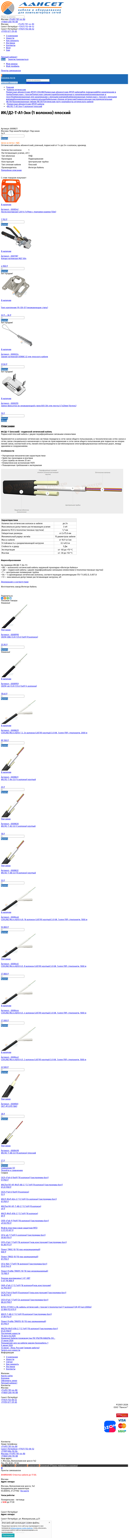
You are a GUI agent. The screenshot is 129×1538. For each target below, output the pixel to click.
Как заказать (12, 1364)
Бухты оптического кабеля (80, 101)
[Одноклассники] (5, 598)
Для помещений (89, 92)
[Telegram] (10, 598)
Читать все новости (10, 1350)
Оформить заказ (9, 1380)
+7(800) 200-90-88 (9, 22)
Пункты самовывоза (11, 70)
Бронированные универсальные (30, 99)
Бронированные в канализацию (72, 94)
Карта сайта (7, 1376)
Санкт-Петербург (9, 1449)
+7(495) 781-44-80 (17, 19)
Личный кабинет (9, 1383)
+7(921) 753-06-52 (26, 26)
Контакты (10, 1369)
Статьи (9, 1362)
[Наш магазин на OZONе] (110, 1431)
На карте (24, 1491)
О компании (12, 1357)
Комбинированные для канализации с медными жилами (39, 97)
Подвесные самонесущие (44, 94)
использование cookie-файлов (22, 1528)
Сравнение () (8, 1168)
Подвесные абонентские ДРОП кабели (63, 92)
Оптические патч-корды (56, 101)
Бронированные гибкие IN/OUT (28, 101)
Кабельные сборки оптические (61, 99)
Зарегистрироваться (18, 59)
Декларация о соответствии (14, 582)
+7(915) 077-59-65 (9, 31)
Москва (5, 1453)
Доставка (10, 1366)
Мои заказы (12, 64)
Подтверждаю (8, 1535)
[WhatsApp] (8, 598)
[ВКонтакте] (2, 598)
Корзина (5, 1378)
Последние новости (10, 1333)
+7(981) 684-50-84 (9, 1451)
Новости (10, 1359)
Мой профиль (12, 66)
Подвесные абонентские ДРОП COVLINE (25, 92)
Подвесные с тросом (22, 94)
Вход (3, 59)
